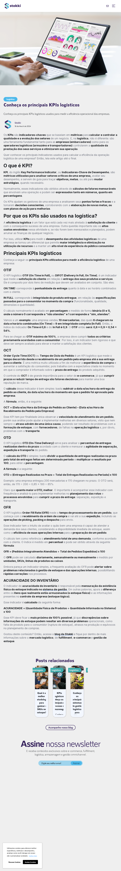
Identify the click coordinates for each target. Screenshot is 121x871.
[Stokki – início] (13, 6)
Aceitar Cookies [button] (30, 862)
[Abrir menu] (113, 6)
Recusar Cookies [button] (15, 862)
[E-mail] (107, 6)
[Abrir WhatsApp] (113, 863)
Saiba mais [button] (33, 856)
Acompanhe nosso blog (60, 727)
